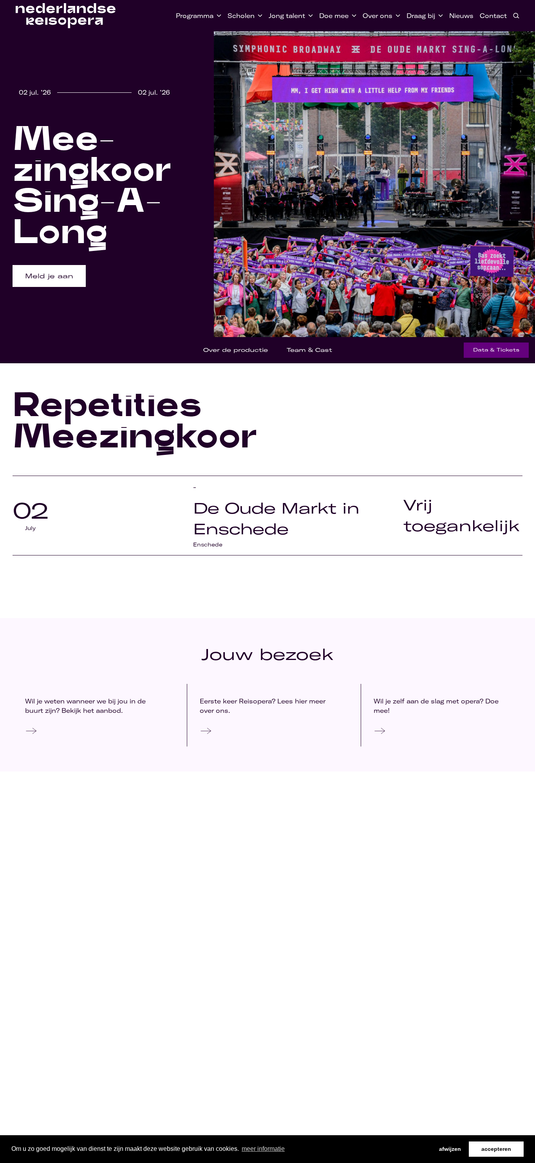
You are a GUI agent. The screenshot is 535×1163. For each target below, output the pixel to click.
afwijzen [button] (450, 1149)
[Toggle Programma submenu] (217, 16)
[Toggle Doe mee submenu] (352, 16)
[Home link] (66, 15)
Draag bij (421, 16)
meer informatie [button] (263, 1148)
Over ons (377, 16)
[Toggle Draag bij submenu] (439, 16)
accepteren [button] (496, 1149)
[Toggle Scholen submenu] (258, 16)
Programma (194, 16)
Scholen (241, 16)
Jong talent (287, 16)
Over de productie (235, 349)
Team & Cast (309, 349)
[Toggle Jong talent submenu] (309, 16)
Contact (493, 16)
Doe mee (334, 16)
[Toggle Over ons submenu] (396, 16)
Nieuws (461, 16)
